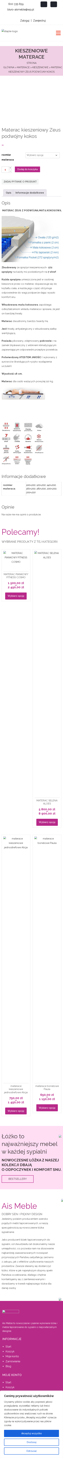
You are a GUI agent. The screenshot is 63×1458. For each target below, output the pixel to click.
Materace (23, 67)
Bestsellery (17, 1178)
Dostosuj (31, 1442)
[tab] (8, 192)
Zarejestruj (39, 20)
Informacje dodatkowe (30, 192)
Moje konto (12, 1356)
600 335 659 (16, 4)
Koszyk (9, 1351)
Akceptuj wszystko (31, 1433)
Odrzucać (31, 1451)
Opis (8, 192)
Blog (8, 1366)
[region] (31, 1424)
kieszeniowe (40, 67)
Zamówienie (12, 1361)
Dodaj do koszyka (27, 169)
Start (8, 1346)
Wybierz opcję (16, 595)
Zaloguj (24, 20)
